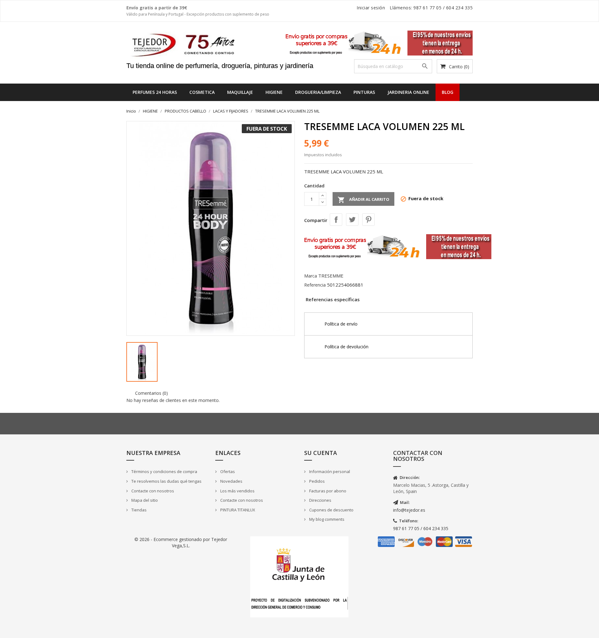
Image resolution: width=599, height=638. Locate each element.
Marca (310, 276)
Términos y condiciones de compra (163, 471)
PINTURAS (364, 92)
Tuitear (352, 219)
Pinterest (368, 219)
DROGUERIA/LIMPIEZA (318, 92)
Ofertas (227, 471)
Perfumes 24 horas (155, 92)
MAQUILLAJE (240, 92)
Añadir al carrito (363, 200)
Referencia (315, 285)
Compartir (336, 219)
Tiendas (138, 510)
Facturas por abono (327, 491)
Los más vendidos (237, 491)
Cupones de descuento (330, 510)
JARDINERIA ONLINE (408, 92)
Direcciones (319, 500)
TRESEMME (330, 276)
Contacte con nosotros (152, 491)
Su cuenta (320, 453)
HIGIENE (274, 92)
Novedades (230, 481)
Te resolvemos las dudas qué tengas (166, 481)
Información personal (329, 471)
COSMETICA (202, 92)
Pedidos (316, 481)
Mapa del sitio (144, 500)
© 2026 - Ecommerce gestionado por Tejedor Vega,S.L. (180, 542)
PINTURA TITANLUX (237, 510)
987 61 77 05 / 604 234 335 (420, 528)
